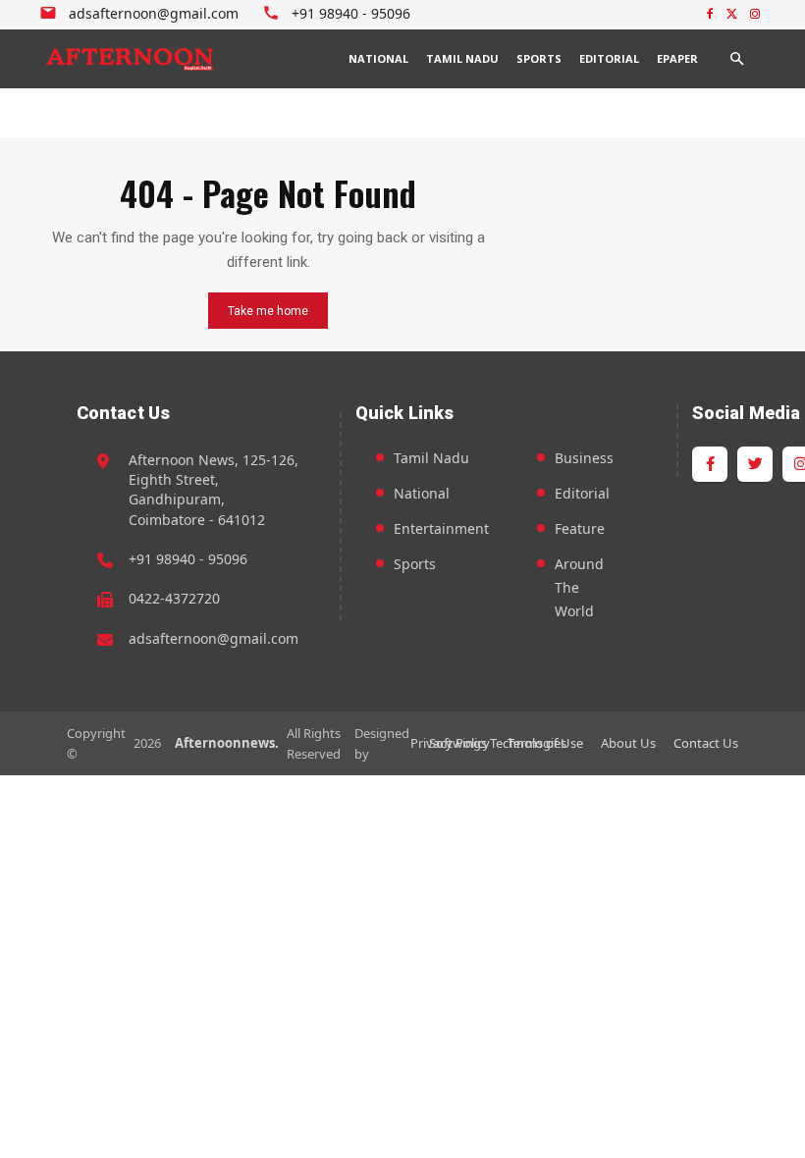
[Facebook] (710, 15)
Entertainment (441, 528)
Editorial (582, 493)
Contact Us (705, 743)
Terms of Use (545, 743)
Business (584, 457)
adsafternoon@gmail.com (213, 638)
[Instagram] (754, 15)
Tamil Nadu (431, 457)
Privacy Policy (450, 743)
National (422, 493)
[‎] (130, 58)
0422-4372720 (174, 598)
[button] (736, 58)
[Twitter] (732, 15)
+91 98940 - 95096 (188, 559)
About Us (628, 743)
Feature (580, 528)
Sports (415, 563)
